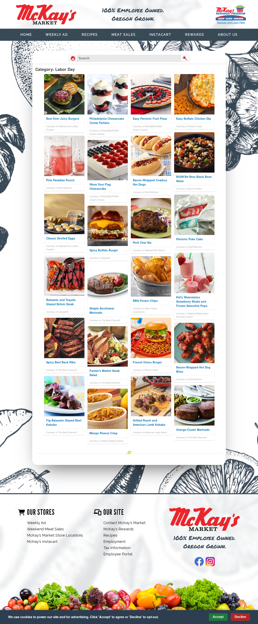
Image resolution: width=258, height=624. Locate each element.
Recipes (90, 35)
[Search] (185, 58)
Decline (240, 617)
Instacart (160, 35)
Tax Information (116, 548)
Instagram (210, 561)
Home (26, 35)
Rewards (194, 35)
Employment (114, 541)
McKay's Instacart (42, 541)
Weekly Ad (57, 35)
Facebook (199, 561)
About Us (228, 35)
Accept (218, 617)
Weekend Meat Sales (45, 529)
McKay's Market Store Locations (55, 535)
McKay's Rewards (118, 529)
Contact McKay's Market (124, 523)
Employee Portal (117, 554)
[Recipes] (73, 58)
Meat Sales (123, 35)
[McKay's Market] (204, 519)
